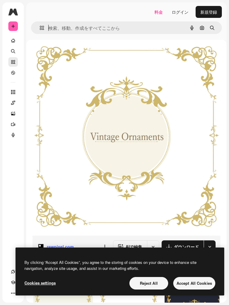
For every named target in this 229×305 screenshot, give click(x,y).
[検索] (13, 51)
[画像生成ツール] (13, 113)
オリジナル (73, 53)
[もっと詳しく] (13, 72)
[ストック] (13, 62)
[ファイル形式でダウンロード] (210, 246)
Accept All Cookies (194, 283)
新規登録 (208, 12)
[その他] (13, 293)
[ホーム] (13, 40)
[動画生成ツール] (13, 124)
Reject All (149, 283)
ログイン (180, 12)
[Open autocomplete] (39, 28)
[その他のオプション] (105, 247)
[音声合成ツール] (13, 135)
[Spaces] (13, 103)
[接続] (13, 271)
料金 (158, 12)
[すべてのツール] (13, 92)
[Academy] (13, 282)
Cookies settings (40, 283)
